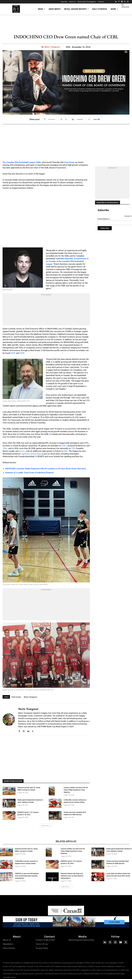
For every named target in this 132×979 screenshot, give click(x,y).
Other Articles (9, 948)
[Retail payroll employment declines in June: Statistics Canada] (9, 803)
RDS (66, 451)
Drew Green (16, 697)
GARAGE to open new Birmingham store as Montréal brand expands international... (27, 876)
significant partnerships (31, 454)
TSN (73, 448)
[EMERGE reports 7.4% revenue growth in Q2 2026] (9, 815)
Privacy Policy (42, 948)
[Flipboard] (121, 1)
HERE (13, 353)
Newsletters (8, 944)
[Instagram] (127, 1)
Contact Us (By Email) (45, 940)
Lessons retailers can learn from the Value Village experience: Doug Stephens (76, 790)
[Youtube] (121, 942)
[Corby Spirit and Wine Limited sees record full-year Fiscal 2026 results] (97, 876)
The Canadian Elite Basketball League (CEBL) (22, 162)
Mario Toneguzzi (52, 47)
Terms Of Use (42, 944)
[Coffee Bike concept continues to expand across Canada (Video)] (55, 803)
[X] (33, 731)
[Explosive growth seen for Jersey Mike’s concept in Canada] (9, 790)
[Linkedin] (28, 731)
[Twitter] (124, 1)
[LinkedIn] (115, 1)
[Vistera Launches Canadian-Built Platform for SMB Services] (55, 815)
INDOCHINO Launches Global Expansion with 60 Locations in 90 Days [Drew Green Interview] (45, 468)
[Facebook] (118, 1)
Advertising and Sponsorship (81, 940)
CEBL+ (64, 446)
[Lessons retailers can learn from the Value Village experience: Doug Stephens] (52, 791)
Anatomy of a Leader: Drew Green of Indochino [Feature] (29, 472)
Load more (45, 825)
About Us (7, 940)
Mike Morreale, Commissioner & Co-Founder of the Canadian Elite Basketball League (67, 261)
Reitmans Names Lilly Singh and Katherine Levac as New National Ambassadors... (72, 876)
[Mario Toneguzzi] (9, 719)
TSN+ (5, 448)
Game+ (22, 451)
